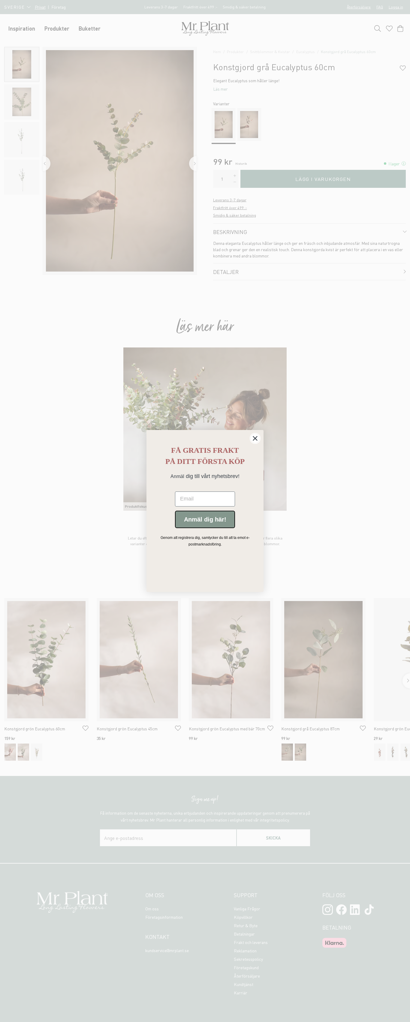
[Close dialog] (255, 438)
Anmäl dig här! (205, 519)
